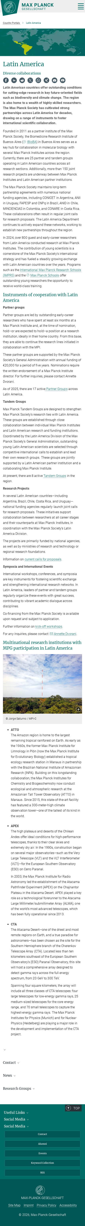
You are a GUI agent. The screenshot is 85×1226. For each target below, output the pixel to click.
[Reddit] (22, 80)
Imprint (29, 1205)
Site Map (14, 1205)
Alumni (42, 1143)
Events (43, 1153)
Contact (42, 1134)
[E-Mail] (55, 80)
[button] (78, 710)
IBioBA (31, 142)
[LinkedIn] (14, 80)
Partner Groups (56, 389)
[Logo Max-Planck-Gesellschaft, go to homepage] (37, 8)
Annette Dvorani (65, 634)
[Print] (63, 80)
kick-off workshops (48, 626)
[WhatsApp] (38, 80)
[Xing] (46, 80)
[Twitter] (30, 80)
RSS (42, 1172)
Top (76, 1108)
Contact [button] (10, 1063)
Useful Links (15, 1113)
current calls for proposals (43, 559)
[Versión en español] (42, 1051)
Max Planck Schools (44, 275)
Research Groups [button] (17, 1089)
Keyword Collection (42, 1162)
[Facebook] (6, 80)
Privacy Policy (46, 1205)
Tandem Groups (54, 476)
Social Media (15, 1119)
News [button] (8, 1075)
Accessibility (68, 1205)
